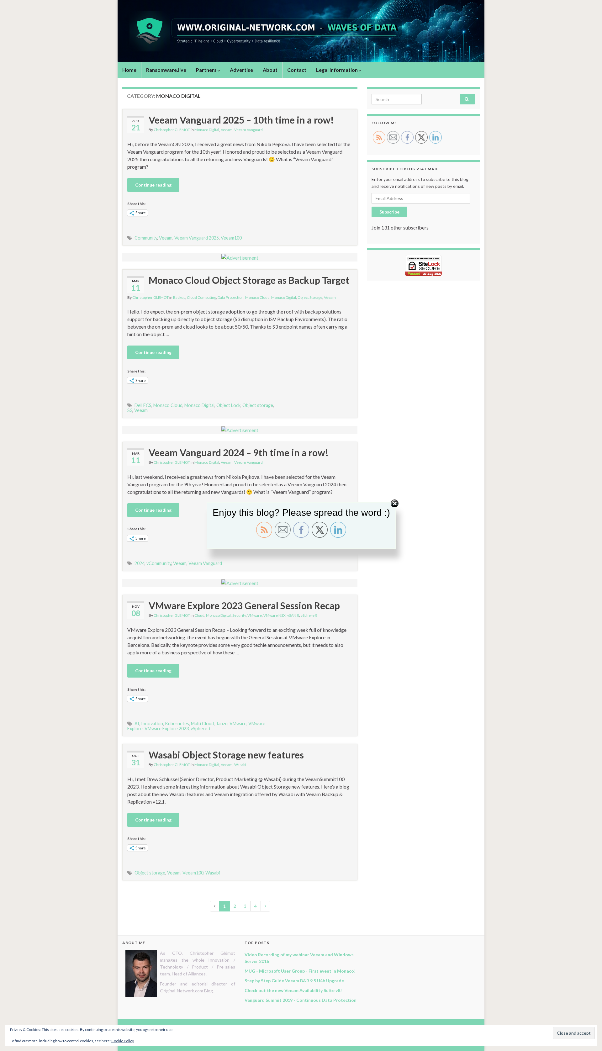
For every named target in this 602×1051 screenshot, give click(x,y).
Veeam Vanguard (248, 129)
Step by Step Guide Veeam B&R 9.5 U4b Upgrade (294, 980)
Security (239, 615)
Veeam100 (231, 237)
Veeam (227, 129)
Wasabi (240, 764)
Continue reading (153, 184)
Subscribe (389, 211)
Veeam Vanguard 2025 (196, 237)
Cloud (199, 615)
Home (129, 70)
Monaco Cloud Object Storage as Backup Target (249, 280)
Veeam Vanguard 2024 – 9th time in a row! (239, 452)
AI (137, 723)
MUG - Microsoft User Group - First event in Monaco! (300, 971)
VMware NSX (274, 615)
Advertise (241, 70)
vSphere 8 (309, 615)
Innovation (152, 723)
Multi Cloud (202, 723)
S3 (129, 410)
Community (146, 237)
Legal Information (337, 70)
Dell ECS (143, 405)
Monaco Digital (206, 129)
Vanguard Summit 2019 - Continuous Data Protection (300, 1000)
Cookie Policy (122, 1040)
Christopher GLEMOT (172, 129)
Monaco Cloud (257, 297)
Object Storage (310, 297)
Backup (179, 297)
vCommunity (158, 563)
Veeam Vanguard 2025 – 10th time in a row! (241, 119)
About (270, 70)
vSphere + (201, 728)
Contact (296, 70)
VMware (254, 615)
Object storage (257, 405)
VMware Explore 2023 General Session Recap (244, 605)
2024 (140, 563)
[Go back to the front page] (301, 31)
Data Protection (231, 297)
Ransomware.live (166, 70)
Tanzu (222, 723)
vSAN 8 (293, 615)
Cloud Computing (201, 297)
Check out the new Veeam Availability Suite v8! (293, 990)
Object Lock (228, 405)
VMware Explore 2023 (167, 728)
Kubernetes (177, 723)
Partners (207, 70)
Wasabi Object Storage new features (226, 754)
